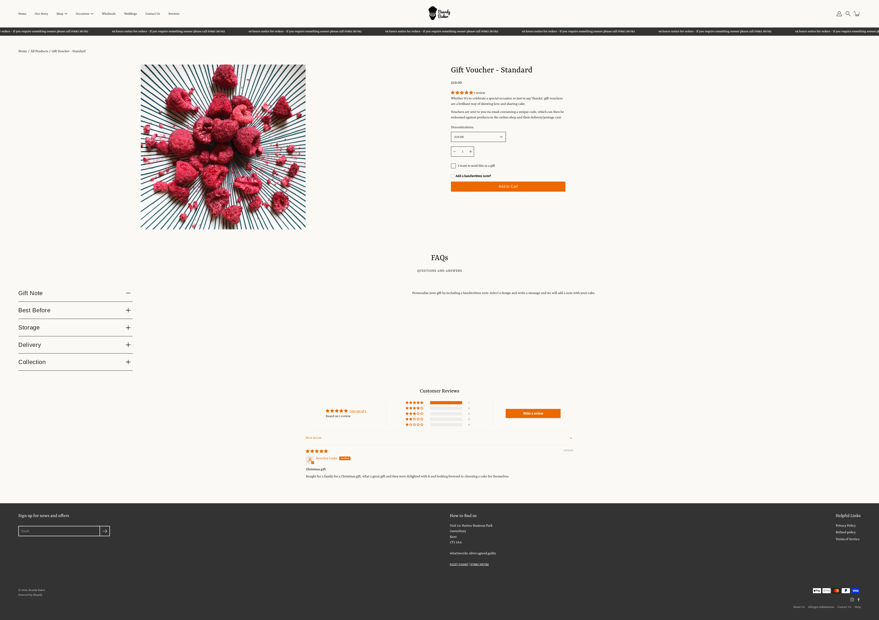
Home (22, 14)
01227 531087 (459, 564)
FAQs (858, 607)
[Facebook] (859, 599)
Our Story (41, 14)
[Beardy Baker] (439, 13)
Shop (60, 14)
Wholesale (109, 14)
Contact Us (152, 14)
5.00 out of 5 (357, 411)
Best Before (34, 310)
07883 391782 (479, 564)
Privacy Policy (846, 526)
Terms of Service (848, 539)
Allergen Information (821, 607)
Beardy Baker (36, 590)
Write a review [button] (533, 413)
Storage (29, 327)
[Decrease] (454, 152)
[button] (848, 13)
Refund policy (846, 532)
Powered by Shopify (30, 595)
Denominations (462, 127)
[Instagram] (852, 599)
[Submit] (105, 531)
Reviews (173, 14)
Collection (32, 362)
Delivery (29, 344)
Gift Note (30, 293)
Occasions (82, 14)
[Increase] (470, 152)
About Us (799, 607)
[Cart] (857, 13)
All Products (39, 51)
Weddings (130, 14)
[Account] (839, 13)
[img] (317, 451)
